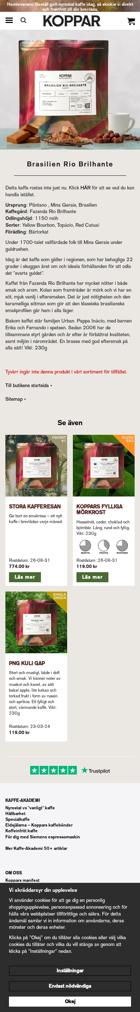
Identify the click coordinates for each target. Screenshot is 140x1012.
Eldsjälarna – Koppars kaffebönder (39, 825)
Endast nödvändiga (70, 986)
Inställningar (70, 971)
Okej (70, 1001)
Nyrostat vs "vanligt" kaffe (30, 807)
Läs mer (25, 577)
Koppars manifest (22, 880)
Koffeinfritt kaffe (21, 830)
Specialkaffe (17, 819)
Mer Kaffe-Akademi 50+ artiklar (36, 848)
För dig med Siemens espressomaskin (42, 836)
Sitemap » (15, 399)
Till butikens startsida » (28, 385)
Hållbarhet (15, 813)
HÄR (85, 188)
